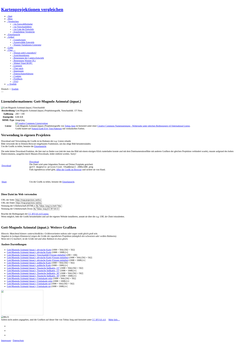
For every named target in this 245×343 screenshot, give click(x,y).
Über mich (17, 68)
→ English (11, 84)
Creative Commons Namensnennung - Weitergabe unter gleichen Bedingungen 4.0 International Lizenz (143, 126)
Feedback (17, 79)
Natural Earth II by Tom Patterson (46, 128)
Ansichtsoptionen (20, 55)
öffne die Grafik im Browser (69, 169)
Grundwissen (19, 40)
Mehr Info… (114, 319)
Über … (11, 50)
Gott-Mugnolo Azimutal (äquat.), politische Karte (29, 263)
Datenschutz (18, 340)
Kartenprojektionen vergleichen (32, 9)
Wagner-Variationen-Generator (26, 45)
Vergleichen (13, 21)
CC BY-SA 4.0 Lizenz (38, 214)
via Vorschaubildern (22, 27)
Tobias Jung (70, 126)
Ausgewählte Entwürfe (23, 42)
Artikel (10, 37)
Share (4, 182)
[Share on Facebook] (9, 326)
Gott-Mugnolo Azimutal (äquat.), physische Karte (29, 250)
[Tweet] (9, 330)
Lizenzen (17, 66)
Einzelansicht (13, 34)
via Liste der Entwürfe (23, 29)
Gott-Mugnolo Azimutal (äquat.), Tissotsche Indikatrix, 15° (33, 268)
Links (10, 47)
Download (6, 165)
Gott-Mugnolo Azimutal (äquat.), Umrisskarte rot (29, 283)
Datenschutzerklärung (22, 73)
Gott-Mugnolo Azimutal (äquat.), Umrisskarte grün (29, 278)
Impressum (18, 71)
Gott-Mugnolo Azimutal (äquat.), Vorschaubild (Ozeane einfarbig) (36, 255)
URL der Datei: (8, 203)
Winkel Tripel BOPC (22, 63)
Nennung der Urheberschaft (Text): (17, 209)
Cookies (16, 76)
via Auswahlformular (22, 24)
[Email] (9, 335)
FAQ (15, 81)
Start (9, 16)
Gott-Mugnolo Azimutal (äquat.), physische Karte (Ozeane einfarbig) (37, 257)
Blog (9, 19)
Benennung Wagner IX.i (24, 60)
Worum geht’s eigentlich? (24, 53)
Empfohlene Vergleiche (23, 32)
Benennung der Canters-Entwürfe (28, 58)
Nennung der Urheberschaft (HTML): (18, 206)
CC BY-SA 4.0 (99, 319)
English (15, 89)
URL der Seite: (8, 200)
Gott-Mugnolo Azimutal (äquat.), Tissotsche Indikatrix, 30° (33, 273)
